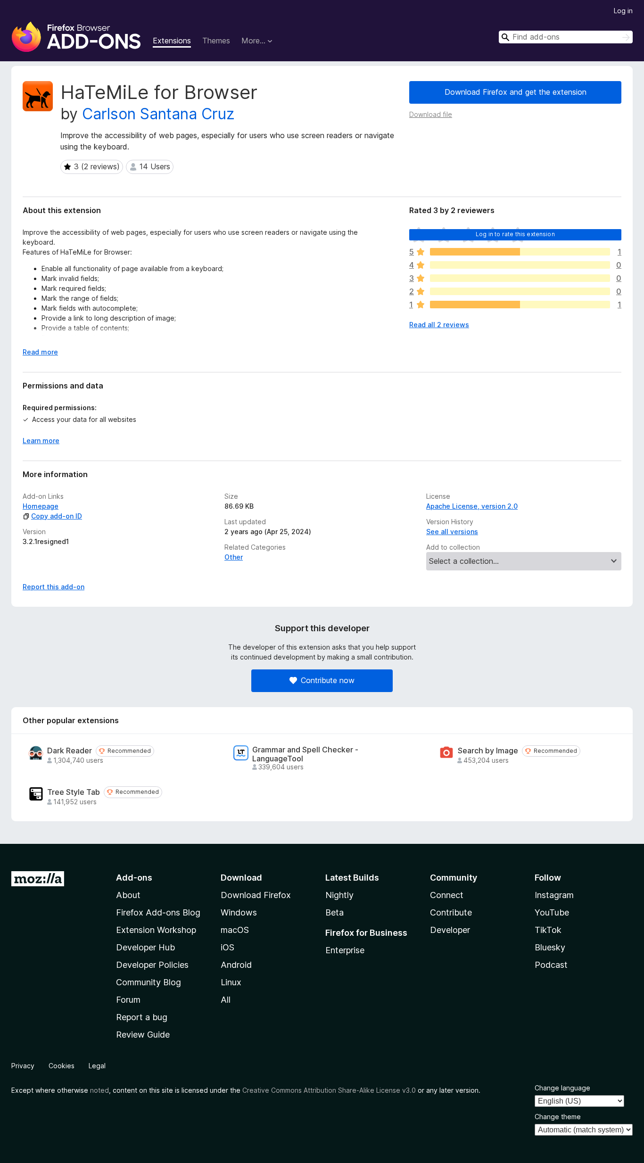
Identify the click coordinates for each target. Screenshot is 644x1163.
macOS (235, 930)
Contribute (451, 912)
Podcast (551, 965)
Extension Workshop (156, 930)
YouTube (552, 912)
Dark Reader (69, 750)
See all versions (452, 532)
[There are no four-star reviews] (520, 265)
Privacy (22, 1066)
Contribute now (328, 680)
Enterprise (344, 950)
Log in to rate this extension (515, 234)
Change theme (558, 1117)
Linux (231, 982)
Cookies (61, 1066)
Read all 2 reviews (439, 325)
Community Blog (148, 982)
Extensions (172, 40)
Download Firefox (256, 895)
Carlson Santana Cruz (158, 114)
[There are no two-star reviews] (520, 291)
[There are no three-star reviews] (520, 278)
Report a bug (141, 1017)
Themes (216, 40)
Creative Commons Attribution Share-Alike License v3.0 (329, 1090)
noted (99, 1090)
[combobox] (566, 37)
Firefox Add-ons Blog (158, 912)
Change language (562, 1088)
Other (233, 557)
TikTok (548, 930)
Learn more (41, 441)
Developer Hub (145, 947)
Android (236, 965)
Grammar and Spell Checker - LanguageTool (305, 754)
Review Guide (143, 1034)
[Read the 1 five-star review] (520, 252)
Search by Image (488, 750)
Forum (128, 1000)
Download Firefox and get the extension (515, 92)
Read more (40, 352)
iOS (227, 947)
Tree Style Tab (73, 792)
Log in (623, 11)
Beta (334, 912)
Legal (97, 1066)
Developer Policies (152, 965)
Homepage (40, 506)
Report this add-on (53, 587)
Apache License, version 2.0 (472, 506)
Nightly (339, 895)
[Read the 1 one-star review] (520, 304)
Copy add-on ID (56, 516)
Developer (450, 930)
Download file (430, 114)
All (226, 1000)
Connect (446, 895)
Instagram (554, 895)
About (128, 895)
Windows (239, 912)
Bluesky (550, 947)
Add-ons (134, 878)
